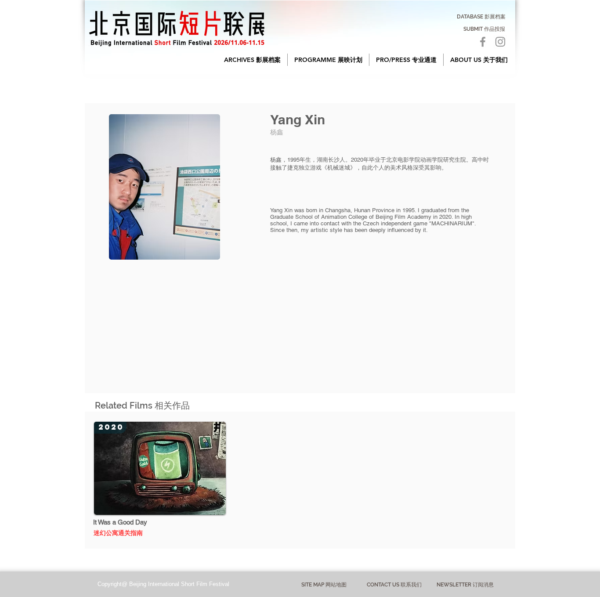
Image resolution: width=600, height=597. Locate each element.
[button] (252, 60)
